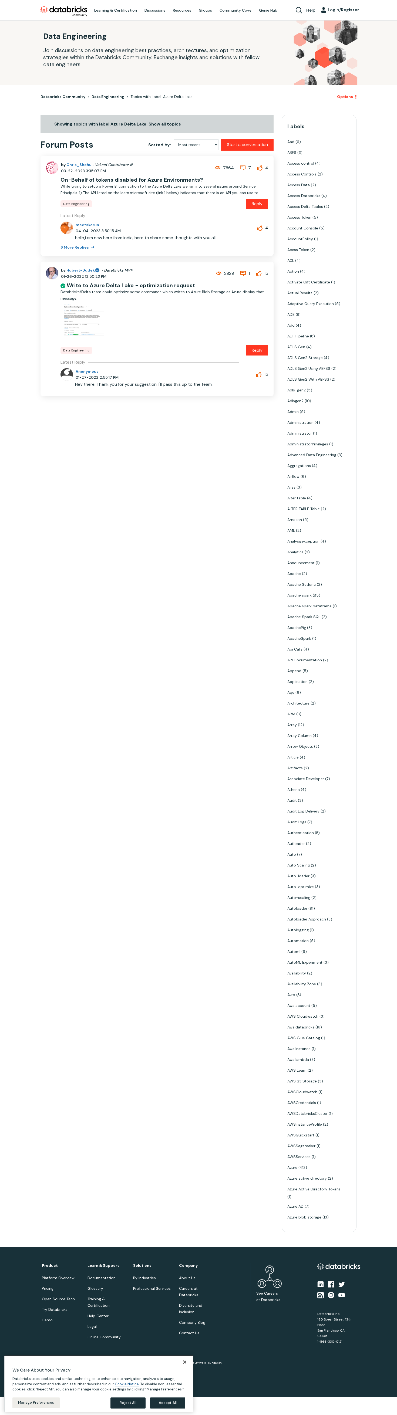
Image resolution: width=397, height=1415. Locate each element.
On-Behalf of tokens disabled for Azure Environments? (131, 179)
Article (293, 757)
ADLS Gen (296, 346)
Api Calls (294, 649)
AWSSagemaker (301, 1145)
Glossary (95, 1288)
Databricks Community (64, 11)
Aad (290, 141)
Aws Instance (299, 1048)
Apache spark (299, 595)
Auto (291, 854)
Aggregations (299, 465)
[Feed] (320, 1294)
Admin (293, 411)
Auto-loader (298, 876)
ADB (291, 314)
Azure (292, 1167)
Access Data (298, 184)
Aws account (298, 1005)
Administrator (299, 433)
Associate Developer (305, 778)
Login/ (343, 10)
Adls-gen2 (296, 390)
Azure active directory (307, 1178)
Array (292, 724)
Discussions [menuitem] (154, 10)
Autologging (298, 929)
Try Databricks (55, 1309)
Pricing (47, 1288)
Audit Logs (296, 822)
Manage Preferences (36, 1402)
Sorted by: (159, 145)
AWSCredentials (301, 1102)
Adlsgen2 (295, 400)
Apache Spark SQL (304, 616)
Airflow (293, 476)
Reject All (128, 1402)
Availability (296, 973)
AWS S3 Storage (302, 1081)
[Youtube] (341, 1294)
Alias (291, 487)
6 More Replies (75, 247)
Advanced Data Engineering (311, 454)
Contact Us (189, 1333)
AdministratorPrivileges (307, 444)
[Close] (185, 1362)
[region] (98, 1384)
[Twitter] (341, 1283)
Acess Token (298, 249)
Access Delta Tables (305, 206)
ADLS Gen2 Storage (305, 357)
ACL (290, 260)
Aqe (290, 692)
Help (310, 10)
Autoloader (297, 908)
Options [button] (345, 96)
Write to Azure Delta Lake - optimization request (131, 285)
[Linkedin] (320, 1283)
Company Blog (192, 1322)
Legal (92, 1326)
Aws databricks (300, 1027)
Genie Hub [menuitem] (268, 10)
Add (291, 325)
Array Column (299, 735)
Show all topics (165, 124)
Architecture (298, 703)
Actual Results (299, 292)
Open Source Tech (58, 1298)
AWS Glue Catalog (303, 1037)
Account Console (302, 228)
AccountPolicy (300, 238)
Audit (292, 800)
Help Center (98, 1316)
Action (293, 271)
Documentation (102, 1277)
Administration (300, 422)
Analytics (295, 552)
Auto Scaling (298, 865)
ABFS (291, 152)
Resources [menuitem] (182, 10)
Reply (257, 204)
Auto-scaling (298, 897)
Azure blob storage (304, 1217)
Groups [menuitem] (205, 10)
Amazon (294, 519)
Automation (298, 940)
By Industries (144, 1277)
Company (188, 1265)
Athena (293, 789)
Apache (294, 573)
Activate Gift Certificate (308, 282)
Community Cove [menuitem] (235, 10)
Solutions (142, 1265)
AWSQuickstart (300, 1135)
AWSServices (299, 1156)
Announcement (301, 562)
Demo (47, 1320)
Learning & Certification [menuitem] (115, 10)
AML (291, 530)
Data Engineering (108, 96)
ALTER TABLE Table (303, 508)
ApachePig (296, 627)
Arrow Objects (300, 746)
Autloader (296, 843)
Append (294, 670)
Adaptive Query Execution (310, 303)
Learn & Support (103, 1265)
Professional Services (152, 1288)
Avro (291, 994)
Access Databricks (303, 195)
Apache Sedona (301, 584)
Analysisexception (303, 541)
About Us (187, 1277)
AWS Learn (297, 1070)
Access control (300, 163)
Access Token (299, 217)
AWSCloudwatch (302, 1091)
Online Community (104, 1337)
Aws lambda (298, 1059)
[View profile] (52, 167)
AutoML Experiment (304, 962)
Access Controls (302, 174)
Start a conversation (247, 144)
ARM (291, 714)
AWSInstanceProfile (304, 1124)
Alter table (296, 498)
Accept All (168, 1402)
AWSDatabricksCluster (307, 1113)
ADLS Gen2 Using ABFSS (308, 368)
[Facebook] (331, 1283)
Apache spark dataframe (309, 606)
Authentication (300, 832)
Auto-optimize (300, 886)
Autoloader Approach (306, 919)
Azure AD (295, 1206)
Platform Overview (58, 1277)
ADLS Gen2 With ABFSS (308, 379)
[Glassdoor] (331, 1294)
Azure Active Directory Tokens (314, 1189)
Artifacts (295, 768)
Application (297, 681)
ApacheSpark (299, 638)
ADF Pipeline (298, 336)
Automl (293, 951)
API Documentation (304, 660)
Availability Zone (301, 983)
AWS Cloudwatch (302, 1016)
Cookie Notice (127, 1384)
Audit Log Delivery (303, 811)
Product (50, 1265)
